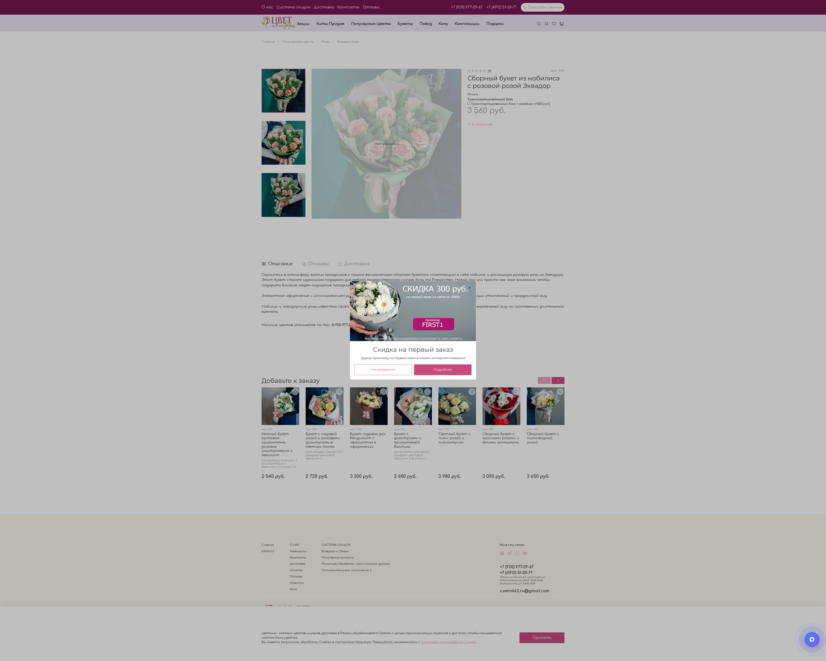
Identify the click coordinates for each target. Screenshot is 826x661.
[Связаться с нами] (812, 639)
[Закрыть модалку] (469, 288)
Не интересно (383, 369)
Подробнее (443, 369)
